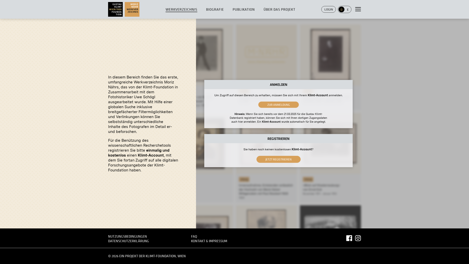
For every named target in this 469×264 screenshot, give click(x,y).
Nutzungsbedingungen (127, 236)
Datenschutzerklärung (128, 241)
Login (328, 9)
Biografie (215, 9)
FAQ (194, 236)
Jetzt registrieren (278, 159)
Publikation (244, 9)
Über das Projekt (279, 9)
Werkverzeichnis (181, 9)
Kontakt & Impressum (209, 241)
